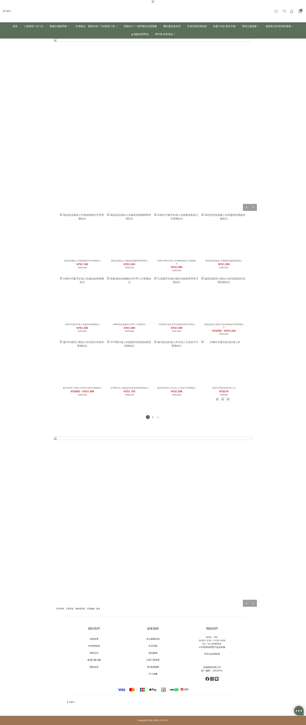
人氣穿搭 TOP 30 (33, 26)
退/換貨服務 (153, 666)
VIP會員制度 (94, 645)
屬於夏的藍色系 (172, 26)
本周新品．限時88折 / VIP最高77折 (95, 26)
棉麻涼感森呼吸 (58, 26)
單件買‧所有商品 (164, 34)
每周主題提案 (249, 26)
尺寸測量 (153, 673)
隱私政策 (94, 666)
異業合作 (94, 652)
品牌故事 (94, 638)
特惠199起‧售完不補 (224, 26)
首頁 (15, 26)
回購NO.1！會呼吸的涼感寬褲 (140, 26)
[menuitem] (148, 417)
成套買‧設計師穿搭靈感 (278, 26)
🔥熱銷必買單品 (140, 34)
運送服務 (153, 652)
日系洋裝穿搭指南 (197, 26)
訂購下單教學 (153, 659)
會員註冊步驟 (94, 659)
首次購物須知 (153, 638)
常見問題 (153, 645)
